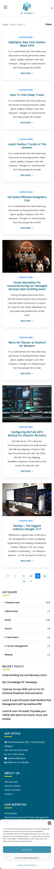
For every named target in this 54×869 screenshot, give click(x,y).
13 (37, 575)
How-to (8, 628)
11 (23, 575)
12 (30, 575)
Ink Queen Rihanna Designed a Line (27, 198)
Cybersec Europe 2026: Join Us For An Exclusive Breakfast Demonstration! (23, 691)
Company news (26, 37)
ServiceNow (10, 813)
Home (5, 24)
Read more (26, 73)
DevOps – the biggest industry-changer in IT (27, 527)
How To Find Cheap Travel (27, 95)
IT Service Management (16, 645)
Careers (8, 793)
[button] (49, 823)
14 (44, 575)
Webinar (9, 654)
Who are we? (11, 781)
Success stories (12, 785)
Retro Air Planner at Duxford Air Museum (27, 344)
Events (8, 619)
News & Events (12, 789)
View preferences (27, 857)
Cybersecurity (11, 611)
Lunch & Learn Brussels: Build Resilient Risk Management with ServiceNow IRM (26, 702)
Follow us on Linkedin (18, 762)
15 (23, 581)
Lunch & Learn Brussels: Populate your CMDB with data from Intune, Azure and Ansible (24, 715)
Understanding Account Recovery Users (24, 675)
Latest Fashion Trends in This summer (27, 145)
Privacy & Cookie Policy (27, 865)
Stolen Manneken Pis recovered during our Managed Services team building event (27, 286)
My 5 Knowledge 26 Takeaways (19, 682)
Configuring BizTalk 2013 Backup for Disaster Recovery (27, 433)
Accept (27, 849)
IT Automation (12, 637)
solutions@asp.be (16, 758)
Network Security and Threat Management (26, 817)
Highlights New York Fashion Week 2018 (27, 43)
